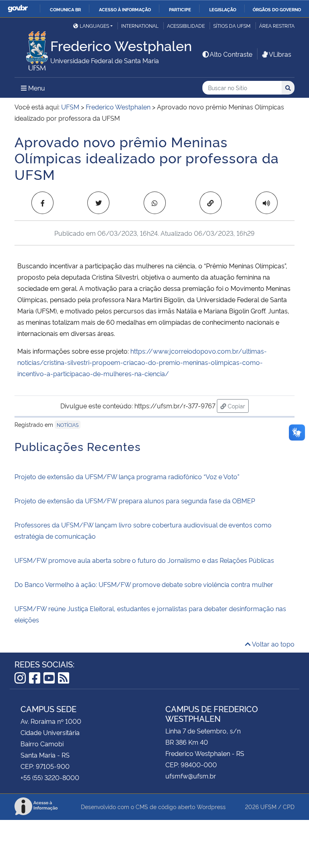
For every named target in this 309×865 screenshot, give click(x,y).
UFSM (268, 806)
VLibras (280, 53)
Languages (94, 25)
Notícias (67, 424)
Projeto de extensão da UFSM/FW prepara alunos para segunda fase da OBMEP (134, 500)
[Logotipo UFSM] (32, 48)
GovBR (18, 8)
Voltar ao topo (273, 643)
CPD (289, 806)
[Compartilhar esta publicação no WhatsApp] (155, 203)
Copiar (237, 406)
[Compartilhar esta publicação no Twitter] (98, 203)
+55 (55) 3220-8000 (50, 777)
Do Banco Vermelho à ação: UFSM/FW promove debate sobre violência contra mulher (143, 584)
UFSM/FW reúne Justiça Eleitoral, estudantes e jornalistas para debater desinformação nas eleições (150, 614)
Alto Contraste (231, 53)
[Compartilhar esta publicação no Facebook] (42, 203)
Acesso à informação (125, 9)
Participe (180, 9)
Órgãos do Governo (277, 9)
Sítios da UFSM (232, 25)
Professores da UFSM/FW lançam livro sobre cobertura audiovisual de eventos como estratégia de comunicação (143, 530)
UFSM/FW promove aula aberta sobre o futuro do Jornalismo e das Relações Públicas (144, 560)
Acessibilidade (186, 25)
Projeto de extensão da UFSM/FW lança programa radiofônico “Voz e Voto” (126, 476)
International (140, 25)
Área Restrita (277, 25)
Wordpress (211, 806)
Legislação (222, 9)
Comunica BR (65, 9)
